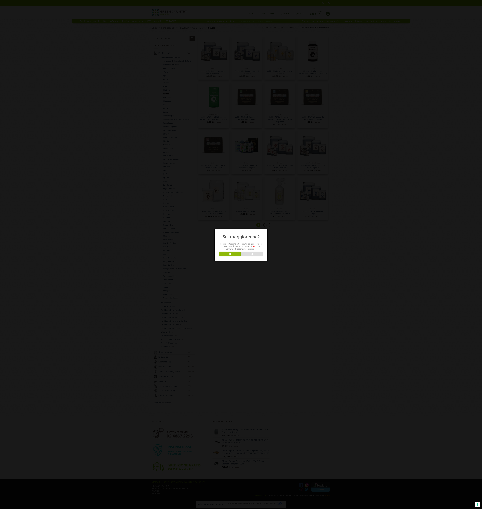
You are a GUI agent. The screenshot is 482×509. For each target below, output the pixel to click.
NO (252, 254)
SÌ (230, 254)
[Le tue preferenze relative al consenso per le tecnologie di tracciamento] (477, 504)
